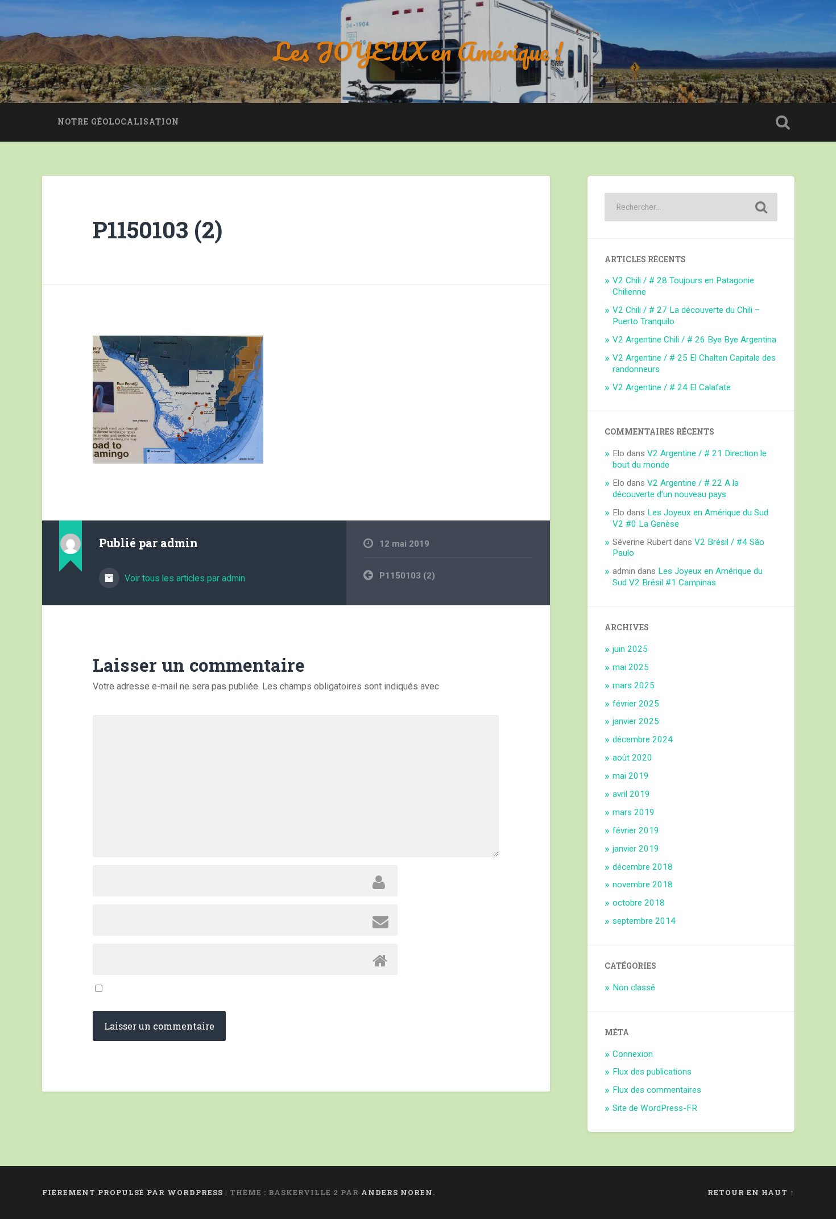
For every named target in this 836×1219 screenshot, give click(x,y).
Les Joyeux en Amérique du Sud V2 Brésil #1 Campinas (687, 577)
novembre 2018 (642, 884)
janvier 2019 (635, 849)
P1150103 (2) (157, 229)
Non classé (633, 987)
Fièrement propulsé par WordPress (132, 1192)
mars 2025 (633, 685)
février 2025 (635, 704)
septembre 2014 (644, 921)
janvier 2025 (635, 721)
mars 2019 (633, 812)
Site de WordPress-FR (654, 1108)
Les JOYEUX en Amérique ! (418, 51)
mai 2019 (630, 776)
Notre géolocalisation (118, 122)
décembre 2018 (642, 867)
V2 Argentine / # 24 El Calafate (671, 387)
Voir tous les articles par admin (183, 578)
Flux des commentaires (656, 1090)
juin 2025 (630, 649)
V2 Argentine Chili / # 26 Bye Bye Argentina (694, 339)
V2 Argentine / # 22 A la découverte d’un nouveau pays (675, 488)
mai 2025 (630, 667)
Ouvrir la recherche (783, 122)
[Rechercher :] (691, 207)
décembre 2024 (642, 739)
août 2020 (632, 758)
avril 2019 (631, 794)
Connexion (632, 1054)
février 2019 (635, 830)
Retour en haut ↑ (750, 1192)
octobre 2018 (638, 903)
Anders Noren (397, 1192)
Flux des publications (652, 1072)
